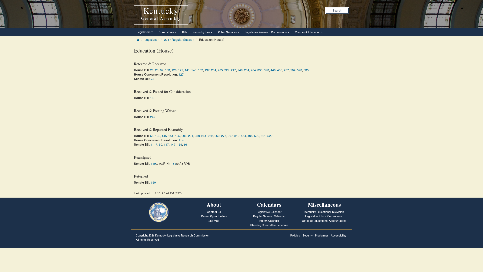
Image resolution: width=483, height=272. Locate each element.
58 (152, 136)
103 (167, 70)
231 (190, 136)
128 (157, 136)
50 (160, 144)
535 (306, 70)
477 (286, 70)
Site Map (213, 221)
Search (337, 10)
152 (200, 70)
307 (230, 136)
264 (253, 70)
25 (156, 70)
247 (233, 70)
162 (152, 98)
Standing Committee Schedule (269, 225)
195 (177, 136)
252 (210, 136)
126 (174, 70)
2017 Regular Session (179, 39)
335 (259, 70)
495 (250, 136)
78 (152, 78)
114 (181, 140)
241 (203, 136)
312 (236, 136)
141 (187, 70)
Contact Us (214, 212)
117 (166, 144)
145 (164, 136)
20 (152, 70)
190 (153, 182)
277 (223, 136)
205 (220, 70)
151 (170, 136)
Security (308, 235)
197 (207, 70)
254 (246, 70)
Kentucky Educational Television (324, 212)
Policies (295, 235)
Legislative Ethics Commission (324, 216)
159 (179, 144)
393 (266, 70)
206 (184, 136)
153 (173, 163)
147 (172, 144)
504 (292, 70)
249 (240, 70)
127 (180, 70)
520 (256, 136)
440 (273, 70)
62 (161, 70)
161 (186, 144)
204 (213, 70)
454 (243, 136)
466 (279, 70)
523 (299, 70)
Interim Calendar (269, 221)
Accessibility (338, 235)
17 (155, 144)
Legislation (152, 39)
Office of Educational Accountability (324, 221)
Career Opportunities (214, 216)
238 (197, 136)
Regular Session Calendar (269, 216)
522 (269, 136)
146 (193, 70)
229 (226, 70)
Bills (184, 32)
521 (263, 136)
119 (153, 163)
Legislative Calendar (269, 212)
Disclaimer (321, 235)
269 (217, 136)
